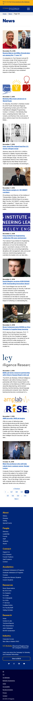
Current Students (8, 580)
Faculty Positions (8, 557)
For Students (7, 593)
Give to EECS (16, 658)
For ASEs (6, 600)
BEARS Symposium (9, 630)
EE (3, 671)
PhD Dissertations (8, 626)
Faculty (5, 536)
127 (11, 492)
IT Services (6, 603)
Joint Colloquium (8, 628)
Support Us (6, 552)
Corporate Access (8, 639)
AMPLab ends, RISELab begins (14, 418)
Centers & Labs (7, 621)
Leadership (6, 534)
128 (16, 492)
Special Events (7, 523)
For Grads (6, 595)
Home (4, 14)
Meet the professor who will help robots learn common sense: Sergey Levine (16, 466)
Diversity (5, 518)
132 (13, 495)
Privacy (5, 693)
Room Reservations (9, 588)
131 (8, 495)
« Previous (17, 488)
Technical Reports (8, 623)
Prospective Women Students (12, 577)
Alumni (5, 543)
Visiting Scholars (8, 610)
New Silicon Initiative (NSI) (11, 641)
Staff (4, 539)
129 (22, 492)
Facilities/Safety (8, 605)
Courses (5, 575)
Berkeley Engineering (9, 680)
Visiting (5, 520)
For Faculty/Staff (8, 607)
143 (25, 495)
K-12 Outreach (7, 554)
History (5, 516)
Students (5, 541)
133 (18, 495)
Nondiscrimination (8, 689)
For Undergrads (7, 598)
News (10, 14)
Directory (5, 531)
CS (3, 674)
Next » (17, 499)
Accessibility (6, 686)
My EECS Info (7, 590)
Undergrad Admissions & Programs (13, 570)
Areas (4, 618)
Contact (5, 562)
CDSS (4, 683)
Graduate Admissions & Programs (13, 572)
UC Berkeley (6, 677)
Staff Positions (7, 559)
